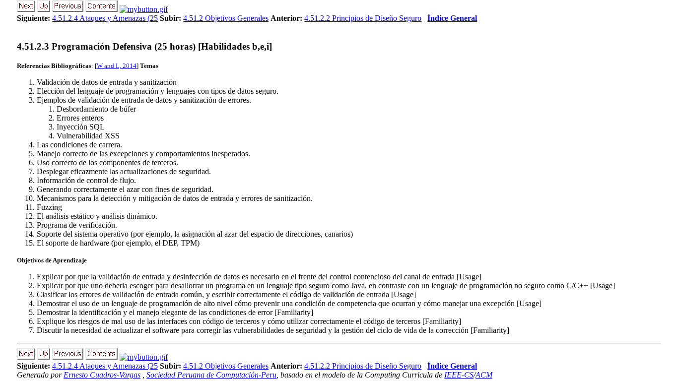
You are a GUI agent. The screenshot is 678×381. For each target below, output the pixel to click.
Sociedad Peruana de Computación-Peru (211, 375)
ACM (483, 375)
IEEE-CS (459, 375)
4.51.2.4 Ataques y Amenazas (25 (105, 18)
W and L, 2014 (116, 65)
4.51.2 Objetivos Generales (226, 18)
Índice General (452, 18)
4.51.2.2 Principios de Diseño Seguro (362, 18)
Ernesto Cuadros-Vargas (102, 375)
